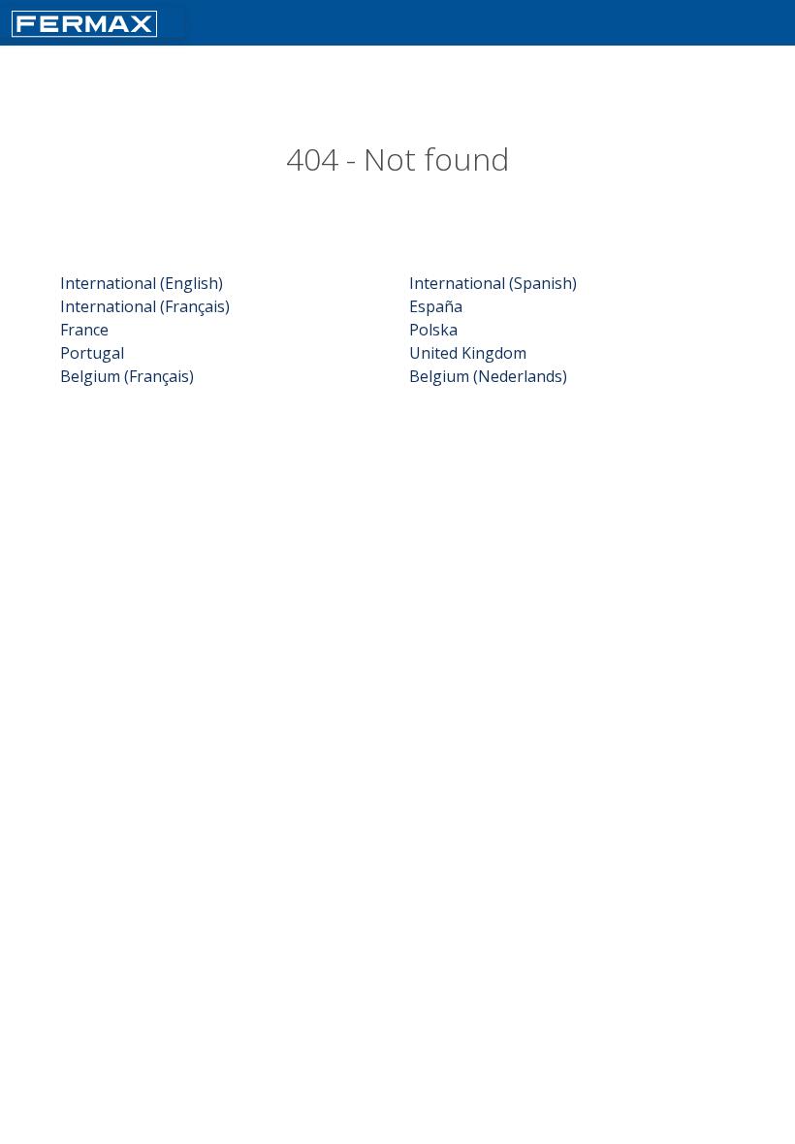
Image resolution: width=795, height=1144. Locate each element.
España (435, 306)
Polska (433, 329)
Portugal (92, 353)
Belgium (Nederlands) (488, 376)
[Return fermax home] (84, 22)
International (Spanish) (493, 283)
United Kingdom (467, 353)
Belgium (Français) (127, 376)
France (84, 329)
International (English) (141, 283)
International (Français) (145, 306)
